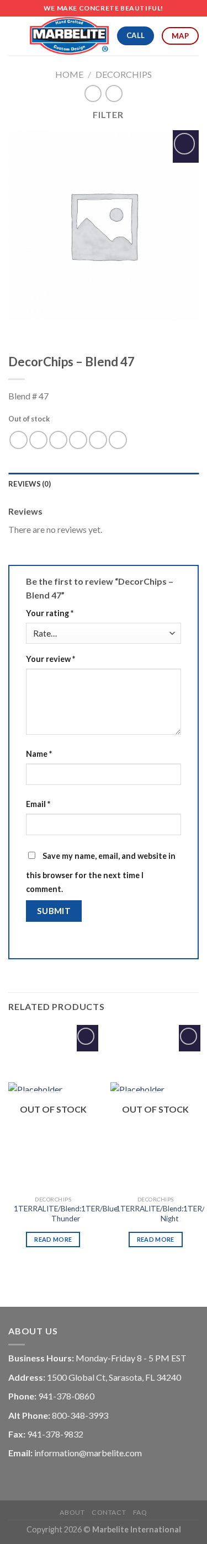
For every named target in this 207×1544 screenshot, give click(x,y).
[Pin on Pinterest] (98, 440)
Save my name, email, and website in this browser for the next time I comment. (101, 872)
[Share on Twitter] (58, 440)
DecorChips (123, 74)
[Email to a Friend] (78, 440)
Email (38, 804)
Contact (109, 1512)
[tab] (103, 484)
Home (69, 74)
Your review (50, 659)
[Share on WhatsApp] (18, 440)
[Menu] (15, 35)
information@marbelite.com (88, 1452)
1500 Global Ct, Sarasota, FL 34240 (114, 1377)
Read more (53, 1239)
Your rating (49, 613)
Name (39, 753)
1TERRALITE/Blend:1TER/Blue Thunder (66, 1213)
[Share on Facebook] (38, 440)
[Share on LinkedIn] (118, 440)
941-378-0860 (66, 1396)
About (72, 1512)
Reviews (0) (29, 483)
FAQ (140, 1512)
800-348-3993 (80, 1415)
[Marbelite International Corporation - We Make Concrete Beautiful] (69, 36)
